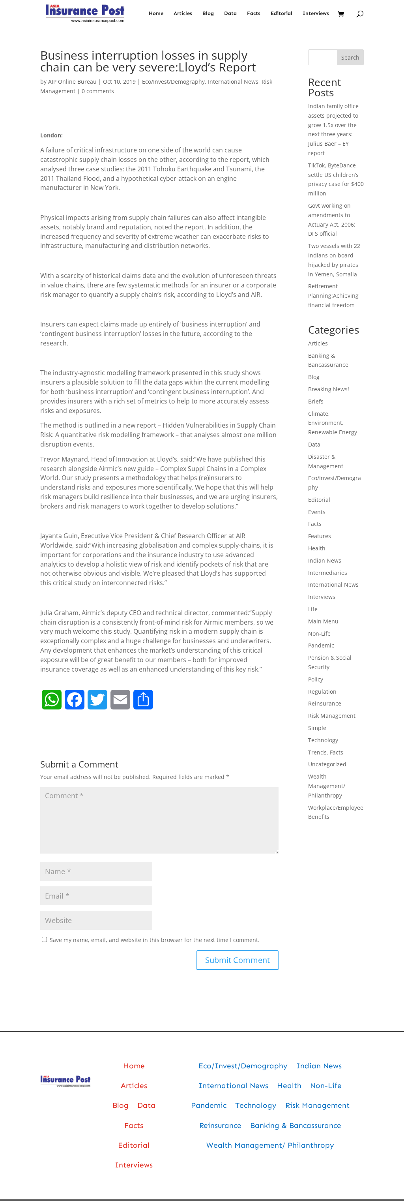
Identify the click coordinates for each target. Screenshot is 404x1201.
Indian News (324, 560)
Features (319, 536)
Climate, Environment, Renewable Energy (332, 423)
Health (316, 548)
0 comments (98, 91)
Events (316, 512)
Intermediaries (327, 572)
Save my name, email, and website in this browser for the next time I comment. (155, 940)
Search (350, 57)
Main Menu (323, 621)
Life (313, 609)
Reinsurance (324, 703)
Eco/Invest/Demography (173, 81)
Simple (317, 728)
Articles (183, 13)
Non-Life (319, 633)
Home (156, 13)
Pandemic (321, 645)
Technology (323, 740)
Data (230, 13)
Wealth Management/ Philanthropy (326, 786)
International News (233, 81)
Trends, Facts (325, 752)
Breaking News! (328, 389)
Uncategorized (327, 764)
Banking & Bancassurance (295, 1125)
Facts (253, 13)
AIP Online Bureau (72, 81)
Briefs (316, 401)
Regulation (322, 691)
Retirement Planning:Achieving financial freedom (333, 295)
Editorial (281, 13)
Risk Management (331, 715)
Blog (208, 13)
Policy (315, 679)
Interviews (316, 13)
